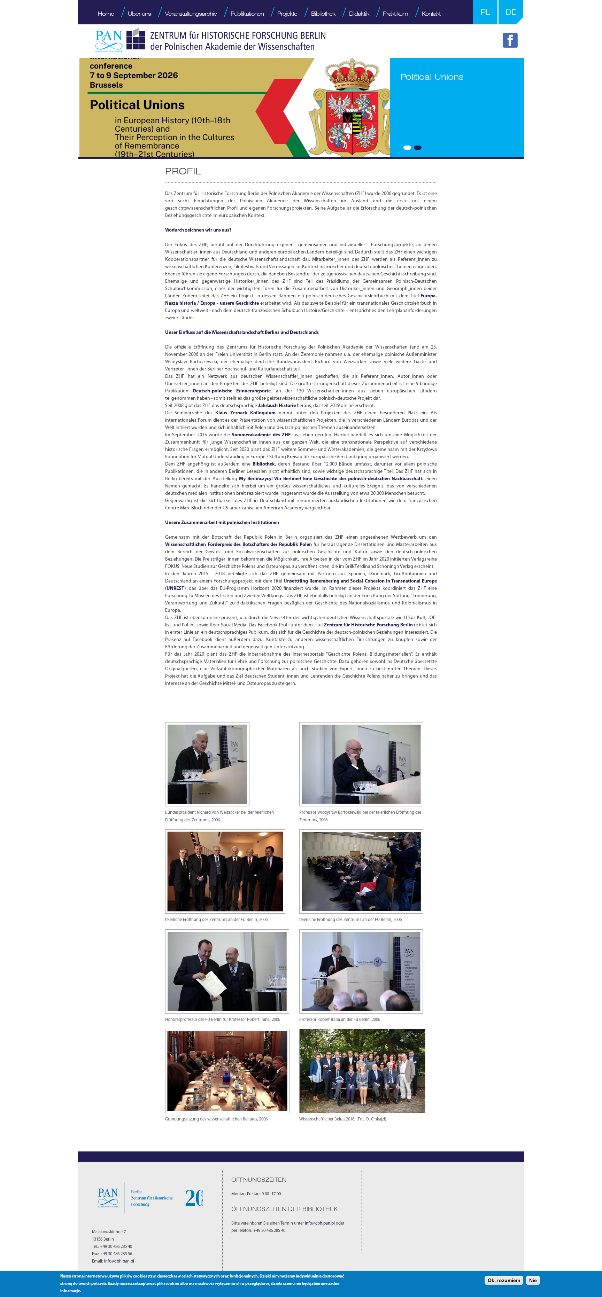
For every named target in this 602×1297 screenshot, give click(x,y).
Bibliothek (323, 13)
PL (485, 12)
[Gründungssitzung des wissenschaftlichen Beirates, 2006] (227, 1112)
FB (511, 41)
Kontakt (431, 13)
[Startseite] (210, 40)
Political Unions (432, 77)
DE (510, 12)
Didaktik (359, 13)
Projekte (287, 13)
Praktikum (395, 13)
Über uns (139, 13)
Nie (533, 1280)
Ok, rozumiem (504, 1280)
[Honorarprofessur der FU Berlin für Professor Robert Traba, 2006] (227, 1012)
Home (106, 13)
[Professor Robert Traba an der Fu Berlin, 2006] (361, 1012)
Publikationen (247, 13)
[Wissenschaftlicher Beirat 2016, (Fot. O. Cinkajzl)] (362, 1112)
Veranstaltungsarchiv (191, 13)
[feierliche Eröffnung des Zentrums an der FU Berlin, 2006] (225, 912)
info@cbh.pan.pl (119, 1261)
